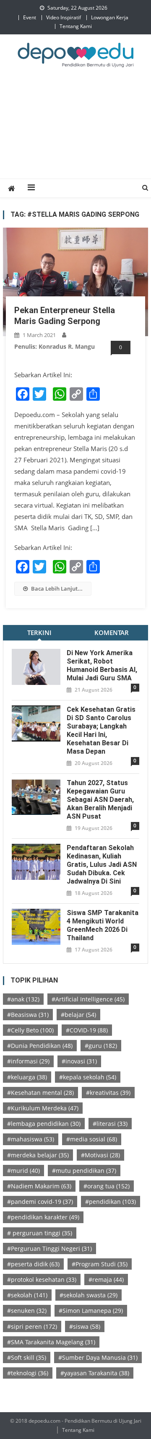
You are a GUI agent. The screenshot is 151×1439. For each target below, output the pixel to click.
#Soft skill (26, 1357)
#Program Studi (100, 1264)
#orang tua (106, 1186)
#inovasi (79, 1061)
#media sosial (91, 1139)
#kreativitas (108, 1093)
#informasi (28, 1061)
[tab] (39, 632)
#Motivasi (100, 1155)
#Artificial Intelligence (88, 999)
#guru (101, 1046)
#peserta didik (33, 1264)
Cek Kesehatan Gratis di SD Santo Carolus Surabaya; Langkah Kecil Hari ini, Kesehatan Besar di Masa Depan (101, 730)
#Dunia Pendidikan (40, 1046)
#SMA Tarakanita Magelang (51, 1342)
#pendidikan (110, 1202)
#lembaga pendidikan (44, 1124)
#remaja (106, 1279)
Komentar (111, 632)
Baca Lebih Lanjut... (57, 588)
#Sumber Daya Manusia (98, 1357)
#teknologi (27, 1373)
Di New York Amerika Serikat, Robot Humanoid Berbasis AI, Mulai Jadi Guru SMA (102, 665)
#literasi (110, 1124)
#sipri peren (32, 1326)
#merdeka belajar (38, 1155)
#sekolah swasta (88, 1295)
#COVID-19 (87, 1030)
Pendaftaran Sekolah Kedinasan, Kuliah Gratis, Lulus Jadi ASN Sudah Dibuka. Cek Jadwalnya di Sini (102, 864)
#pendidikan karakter (43, 1217)
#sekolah (27, 1295)
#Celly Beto (30, 1030)
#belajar (78, 1015)
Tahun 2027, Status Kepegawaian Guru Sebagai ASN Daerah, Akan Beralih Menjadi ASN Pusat (100, 799)
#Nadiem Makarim (39, 1186)
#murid (23, 1171)
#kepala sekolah (87, 1077)
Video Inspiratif (63, 17)
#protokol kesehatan (41, 1279)
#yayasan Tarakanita (94, 1373)
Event (29, 17)
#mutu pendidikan (84, 1171)
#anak (23, 999)
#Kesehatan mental (40, 1093)
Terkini (39, 632)
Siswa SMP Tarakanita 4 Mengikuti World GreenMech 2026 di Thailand (102, 925)
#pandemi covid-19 (40, 1202)
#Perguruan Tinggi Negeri (49, 1248)
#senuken (27, 1311)
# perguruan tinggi (39, 1233)
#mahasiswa (30, 1139)
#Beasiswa (28, 1015)
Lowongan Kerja (109, 17)
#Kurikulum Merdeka (42, 1108)
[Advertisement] (75, 132)
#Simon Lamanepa (91, 1311)
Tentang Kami (76, 26)
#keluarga (27, 1077)
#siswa (84, 1326)
